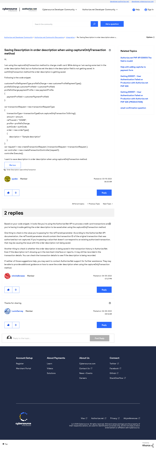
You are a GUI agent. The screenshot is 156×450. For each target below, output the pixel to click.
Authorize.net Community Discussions (49, 37)
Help (138, 9)
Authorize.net (97, 418)
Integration (70, 37)
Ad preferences (130, 418)
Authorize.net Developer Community (98, 9)
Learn (49, 363)
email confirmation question (133, 108)
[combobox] (65, 24)
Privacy (113, 418)
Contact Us (84, 368)
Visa (83, 418)
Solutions (51, 373)
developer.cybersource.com (143, 1)
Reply (104, 193)
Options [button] (149, 37)
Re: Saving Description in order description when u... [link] (97, 37)
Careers (83, 378)
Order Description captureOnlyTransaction (21, 169)
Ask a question (112, 24)
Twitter (113, 363)
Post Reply (99, 338)
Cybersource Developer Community (9, 9)
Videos (50, 368)
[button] (8, 193)
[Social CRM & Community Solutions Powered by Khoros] (148, 445)
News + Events (85, 373)
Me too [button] (12, 165)
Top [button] (6, 444)
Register (20, 363)
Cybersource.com (87, 363)
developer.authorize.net (119, 1)
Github (113, 373)
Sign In (151, 9)
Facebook (114, 368)
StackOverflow (116, 378)
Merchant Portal (23, 368)
